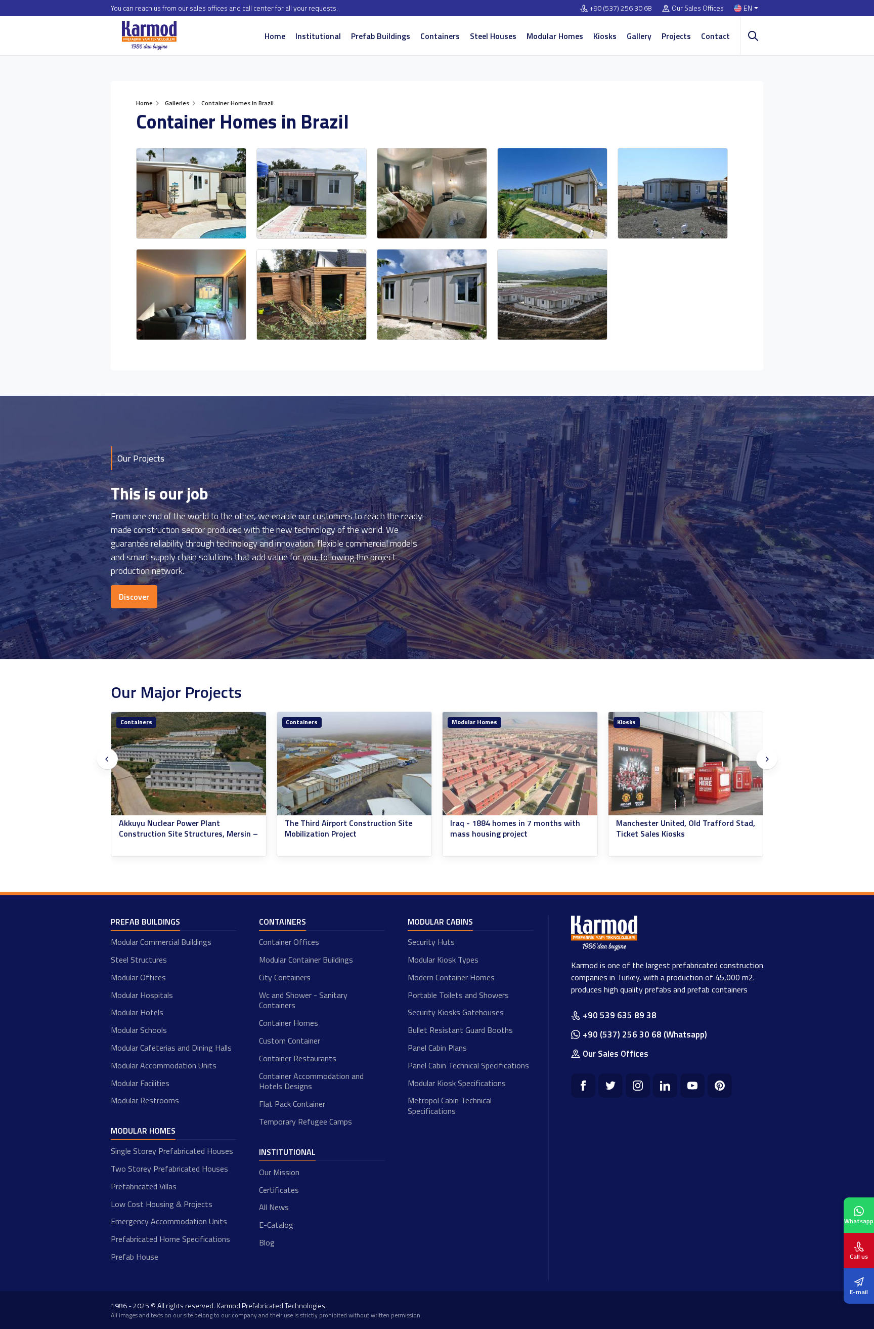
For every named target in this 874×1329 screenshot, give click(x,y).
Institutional (318, 36)
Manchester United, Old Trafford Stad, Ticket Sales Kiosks (520, 828)
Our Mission (279, 1172)
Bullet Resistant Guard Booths (460, 1030)
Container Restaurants (297, 1058)
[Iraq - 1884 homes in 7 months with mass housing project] (354, 764)
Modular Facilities (140, 1083)
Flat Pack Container (292, 1104)
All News (274, 1207)
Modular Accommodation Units (163, 1065)
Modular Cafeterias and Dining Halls (171, 1048)
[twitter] (610, 1085)
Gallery (639, 36)
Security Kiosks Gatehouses (456, 1012)
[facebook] (583, 1085)
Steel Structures (139, 959)
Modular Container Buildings (306, 959)
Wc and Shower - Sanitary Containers (303, 1000)
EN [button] (748, 8)
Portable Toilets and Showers (458, 995)
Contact (715, 36)
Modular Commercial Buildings (161, 942)
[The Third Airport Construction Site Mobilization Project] (189, 764)
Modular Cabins (440, 922)
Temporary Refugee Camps (305, 1121)
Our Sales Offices (698, 8)
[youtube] (692, 1085)
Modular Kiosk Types (443, 959)
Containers (440, 36)
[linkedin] (665, 1085)
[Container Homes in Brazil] (191, 193)
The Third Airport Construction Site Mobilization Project (183, 828)
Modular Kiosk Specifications (457, 1083)
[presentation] (107, 759)
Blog (267, 1242)
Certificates (279, 1190)
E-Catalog (276, 1225)
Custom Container (289, 1040)
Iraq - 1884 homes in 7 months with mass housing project (350, 828)
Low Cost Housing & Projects (161, 1204)
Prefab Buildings (380, 36)
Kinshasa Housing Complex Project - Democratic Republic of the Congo (680, 828)
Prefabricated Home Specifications (170, 1239)
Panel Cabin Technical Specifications (468, 1065)
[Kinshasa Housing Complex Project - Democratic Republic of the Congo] (685, 764)
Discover (134, 597)
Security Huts (431, 942)
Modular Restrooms (145, 1100)
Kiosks (605, 36)
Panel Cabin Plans (437, 1048)
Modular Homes (555, 36)
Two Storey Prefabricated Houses (169, 1168)
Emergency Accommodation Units (169, 1221)
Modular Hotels (137, 1012)
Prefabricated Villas (144, 1186)
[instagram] (638, 1085)
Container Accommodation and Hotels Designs (311, 1081)
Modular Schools (139, 1030)
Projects (676, 36)
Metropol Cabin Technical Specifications (450, 1105)
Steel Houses (493, 36)
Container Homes (288, 1023)
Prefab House (134, 1257)
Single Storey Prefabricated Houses (172, 1151)
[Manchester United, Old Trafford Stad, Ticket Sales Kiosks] (520, 764)
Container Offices (289, 942)
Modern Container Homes (451, 977)
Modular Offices (138, 977)
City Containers (285, 977)
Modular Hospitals (142, 995)
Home (275, 36)
